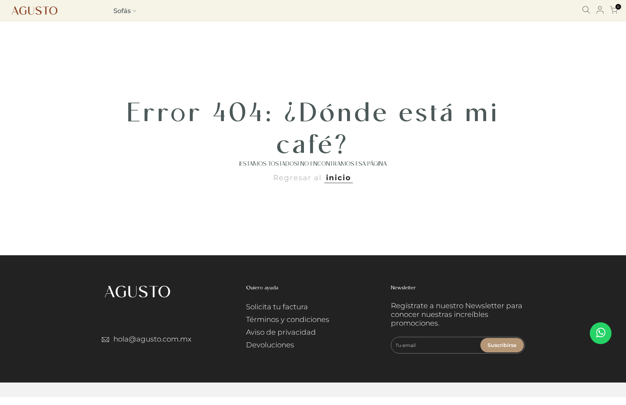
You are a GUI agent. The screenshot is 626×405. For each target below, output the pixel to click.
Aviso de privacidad (281, 332)
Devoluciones (270, 344)
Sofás (122, 11)
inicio (338, 177)
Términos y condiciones (287, 319)
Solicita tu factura (277, 306)
